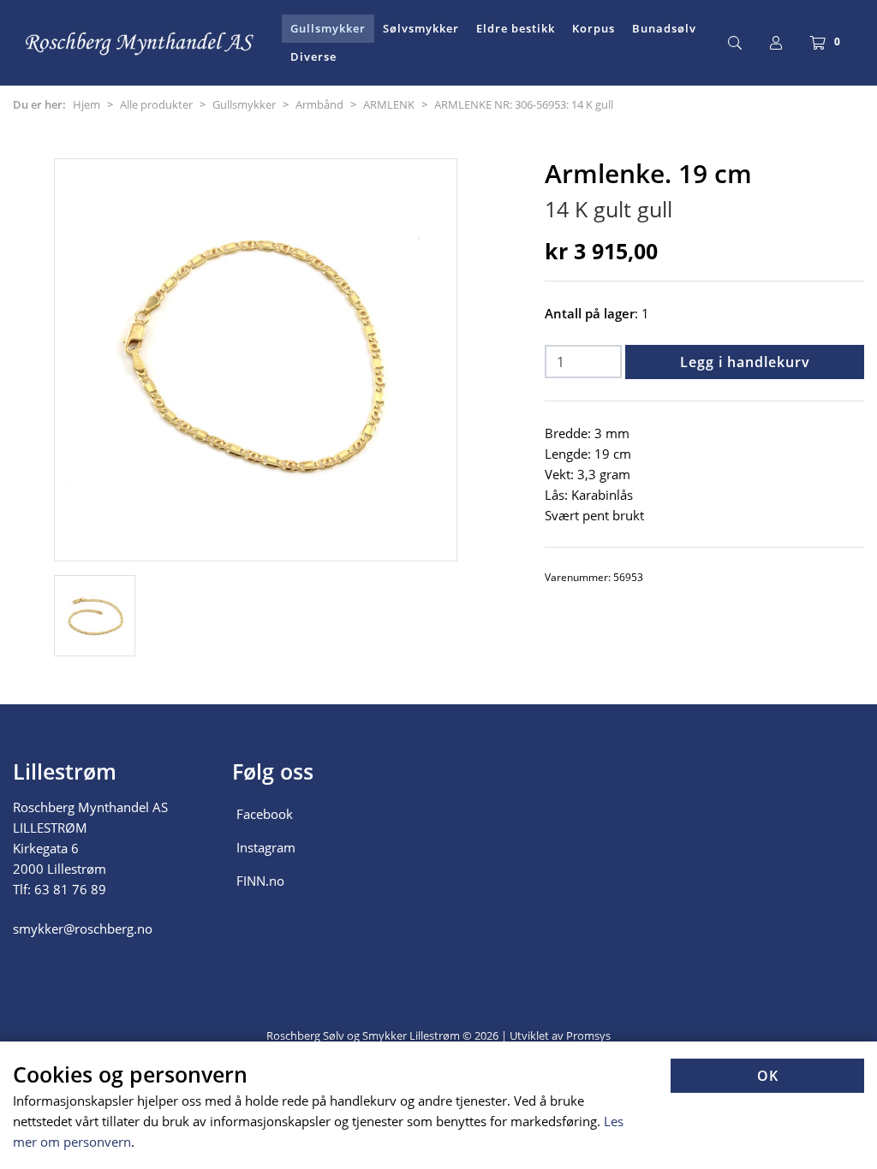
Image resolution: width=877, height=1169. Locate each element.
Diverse (313, 56)
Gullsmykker (328, 28)
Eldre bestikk (515, 28)
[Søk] (734, 43)
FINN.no (260, 880)
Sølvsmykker (421, 28)
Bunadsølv (664, 28)
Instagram (265, 847)
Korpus (593, 28)
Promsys (588, 1035)
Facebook (264, 813)
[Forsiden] (140, 43)
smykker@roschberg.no (82, 928)
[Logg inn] (775, 43)
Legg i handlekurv (745, 362)
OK (768, 1075)
